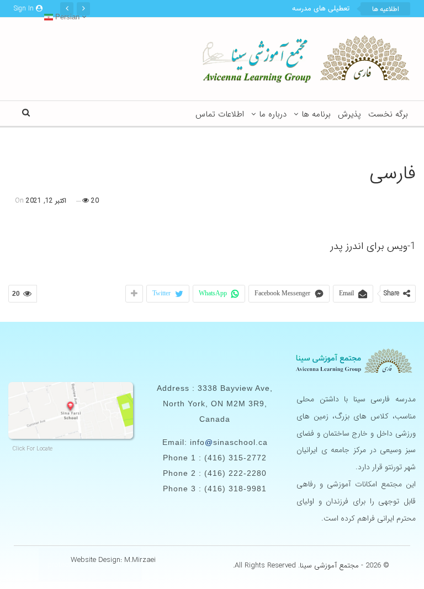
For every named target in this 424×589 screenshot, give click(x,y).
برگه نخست (388, 114)
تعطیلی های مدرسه (320, 8)
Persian (66, 17)
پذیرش (349, 114)
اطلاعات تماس (219, 114)
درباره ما (273, 114)
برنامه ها (316, 114)
